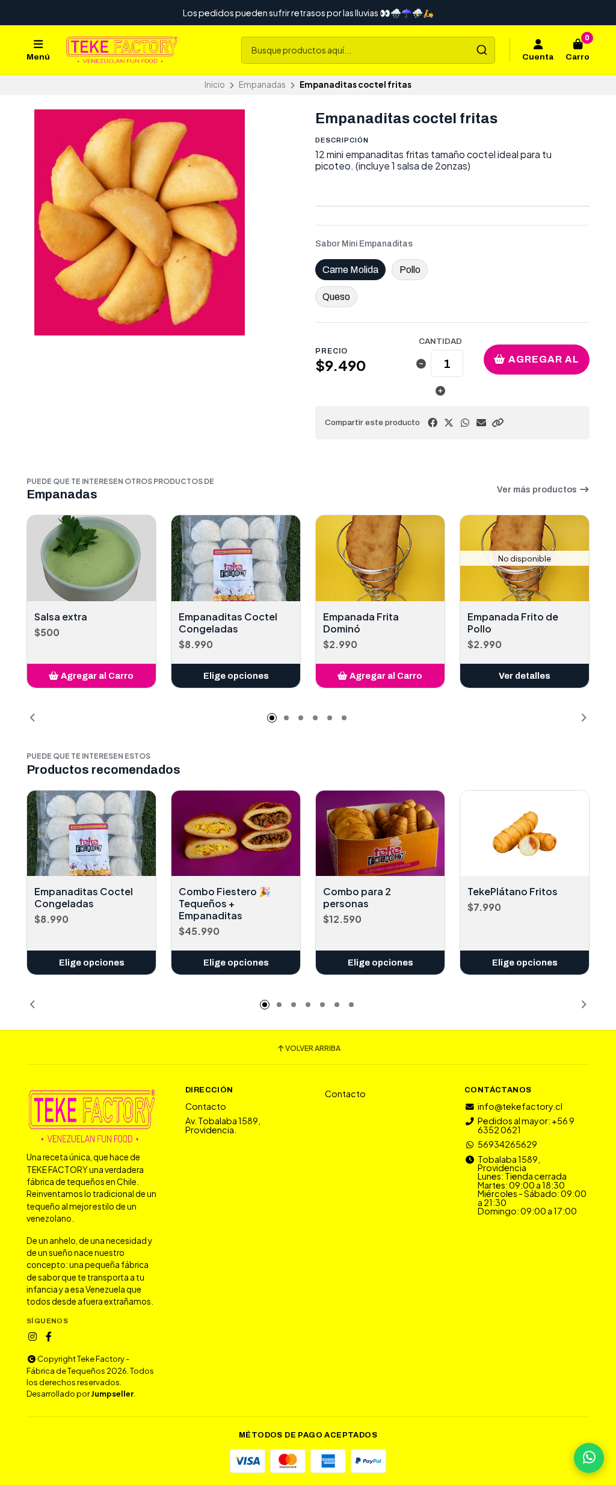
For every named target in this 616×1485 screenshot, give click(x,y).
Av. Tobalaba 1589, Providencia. (222, 1125)
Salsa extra (60, 617)
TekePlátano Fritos (512, 892)
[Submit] (481, 50)
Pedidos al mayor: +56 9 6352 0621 (526, 1125)
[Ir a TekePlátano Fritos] (524, 834)
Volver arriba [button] (312, 1048)
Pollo (409, 270)
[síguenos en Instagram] (32, 1336)
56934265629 (507, 1144)
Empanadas (262, 84)
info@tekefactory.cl (520, 1106)
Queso (336, 297)
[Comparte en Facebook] (433, 422)
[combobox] (368, 50)
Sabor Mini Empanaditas (364, 244)
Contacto (205, 1106)
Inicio (215, 84)
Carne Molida (350, 270)
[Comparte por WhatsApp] (465, 422)
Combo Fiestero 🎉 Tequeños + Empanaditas (225, 904)
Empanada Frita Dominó (361, 623)
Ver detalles (524, 676)
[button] (497, 422)
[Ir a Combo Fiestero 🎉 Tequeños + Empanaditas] (235, 834)
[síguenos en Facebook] (49, 1336)
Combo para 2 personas (357, 898)
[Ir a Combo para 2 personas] (380, 834)
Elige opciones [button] (236, 676)
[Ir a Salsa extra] (91, 558)
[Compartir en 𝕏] (449, 422)
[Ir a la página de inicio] (121, 50)
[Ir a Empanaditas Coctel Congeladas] (235, 558)
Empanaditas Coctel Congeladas (228, 623)
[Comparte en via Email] (481, 422)
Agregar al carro (542, 364)
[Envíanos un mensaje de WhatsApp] (589, 1458)
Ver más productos (538, 489)
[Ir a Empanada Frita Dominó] (380, 558)
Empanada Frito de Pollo (512, 623)
